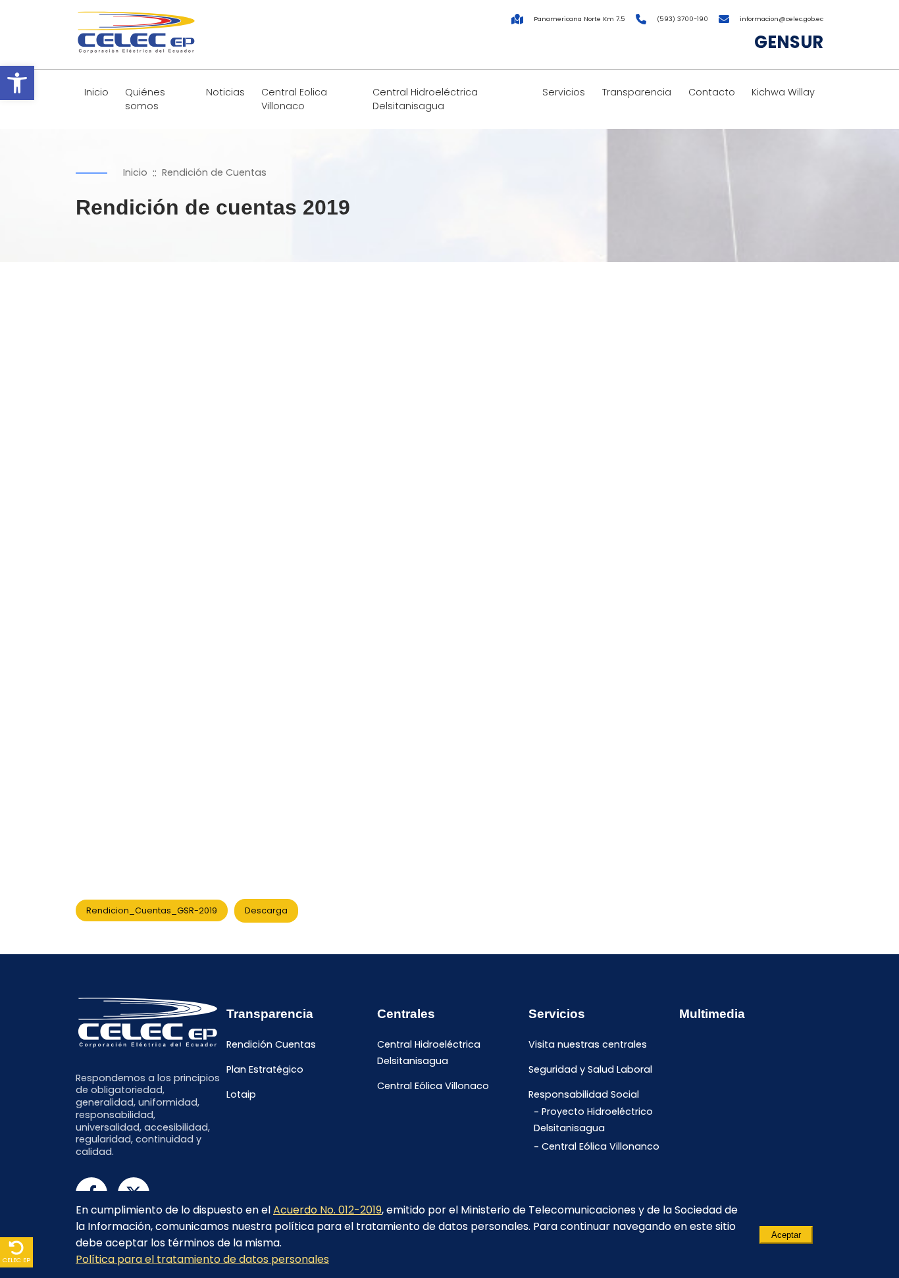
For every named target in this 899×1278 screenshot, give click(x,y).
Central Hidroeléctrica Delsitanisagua (425, 99)
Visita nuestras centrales (587, 1044)
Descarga (266, 910)
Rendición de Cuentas (214, 172)
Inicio (96, 92)
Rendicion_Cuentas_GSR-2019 (151, 910)
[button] (17, 83)
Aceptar (786, 1235)
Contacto (711, 92)
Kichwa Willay (783, 92)
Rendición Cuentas (271, 1044)
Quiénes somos (145, 99)
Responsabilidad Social (583, 1094)
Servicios (563, 92)
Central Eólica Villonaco (433, 1085)
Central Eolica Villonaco (294, 99)
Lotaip (241, 1094)
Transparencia (636, 92)
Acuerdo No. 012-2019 (327, 1209)
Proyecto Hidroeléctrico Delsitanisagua (593, 1120)
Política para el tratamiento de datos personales (202, 1259)
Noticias (225, 92)
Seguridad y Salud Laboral (590, 1069)
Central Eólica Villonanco (600, 1147)
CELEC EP (16, 1260)
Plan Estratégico (264, 1069)
